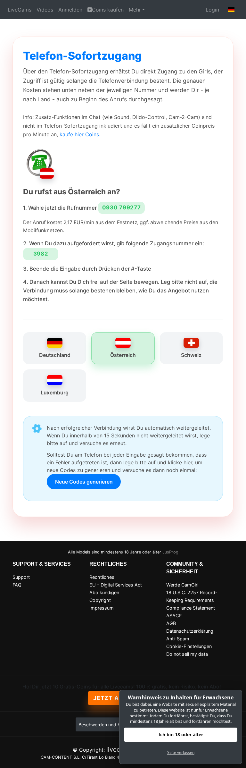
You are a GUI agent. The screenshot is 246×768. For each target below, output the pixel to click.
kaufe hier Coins (79, 134)
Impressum (101, 608)
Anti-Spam (177, 638)
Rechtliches (101, 577)
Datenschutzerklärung (189, 631)
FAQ (16, 584)
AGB (171, 623)
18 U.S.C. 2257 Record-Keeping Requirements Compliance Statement (191, 600)
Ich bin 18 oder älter (181, 734)
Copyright (100, 600)
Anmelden (70, 9)
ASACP (174, 615)
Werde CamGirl (182, 584)
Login (212, 9)
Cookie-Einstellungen (189, 646)
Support (21, 577)
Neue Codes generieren (84, 481)
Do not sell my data (187, 654)
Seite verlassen (180, 752)
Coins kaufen (108, 9)
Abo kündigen (104, 592)
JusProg (170, 552)
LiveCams (19, 9)
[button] (231, 10)
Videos (45, 9)
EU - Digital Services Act (115, 584)
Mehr (135, 9)
